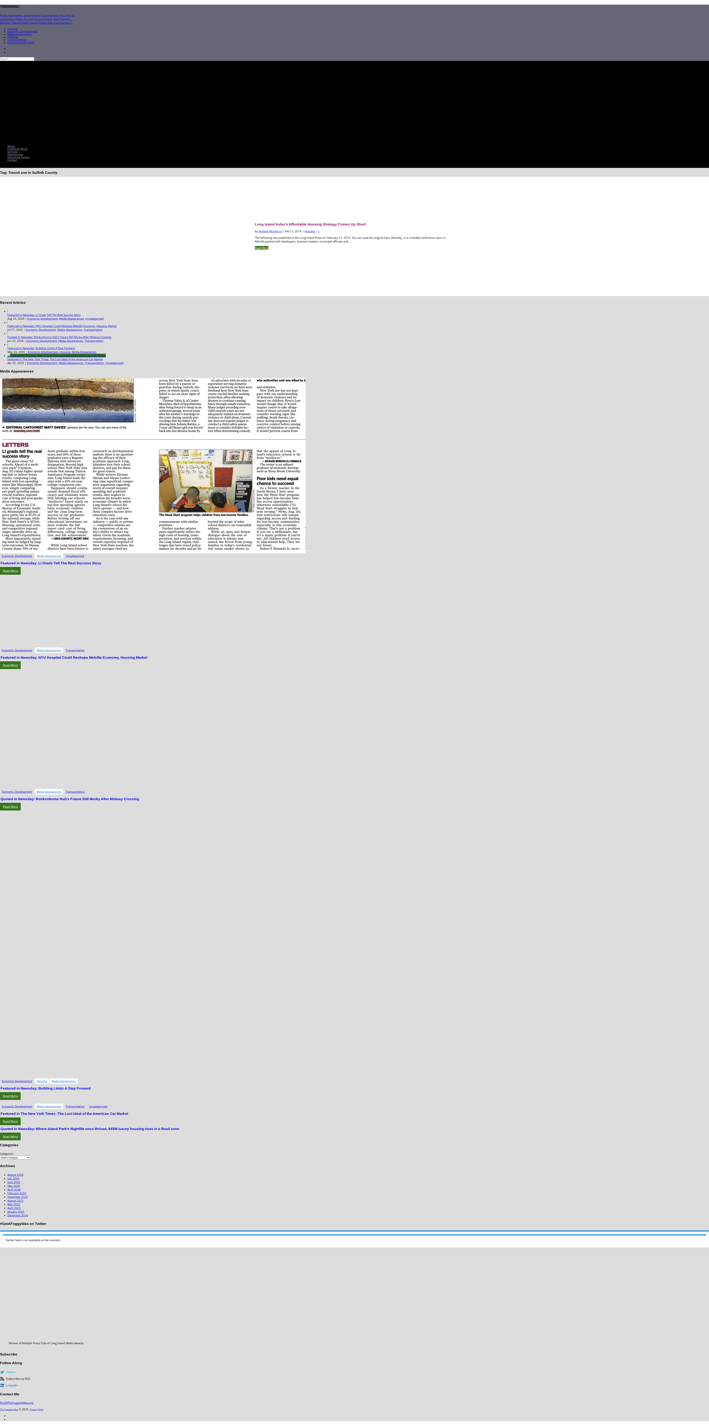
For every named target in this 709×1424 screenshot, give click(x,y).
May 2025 (13, 1204)
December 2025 (17, 1197)
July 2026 (13, 1178)
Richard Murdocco (270, 231)
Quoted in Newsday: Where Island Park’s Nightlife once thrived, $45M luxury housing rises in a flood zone (90, 1129)
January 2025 (15, 1211)
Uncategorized (94, 318)
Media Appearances (19, 34)
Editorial (12, 37)
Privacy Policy (36, 1409)
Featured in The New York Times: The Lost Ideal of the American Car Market (55, 359)
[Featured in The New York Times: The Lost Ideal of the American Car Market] (56, 355)
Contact (12, 160)
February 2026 (16, 1193)
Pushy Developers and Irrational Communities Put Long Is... (38, 15)
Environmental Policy (20, 42)
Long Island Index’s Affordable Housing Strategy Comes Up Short (310, 224)
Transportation (16, 40)
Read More (261, 248)
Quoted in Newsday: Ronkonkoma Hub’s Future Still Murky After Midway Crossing (59, 337)
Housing (12, 28)
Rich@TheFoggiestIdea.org (16, 1403)
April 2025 (14, 1208)
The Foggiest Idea (9, 1409)
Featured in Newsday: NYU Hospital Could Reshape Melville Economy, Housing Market (62, 326)
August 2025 (15, 1200)
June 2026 (13, 1182)
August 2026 (15, 1175)
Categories (6, 1153)
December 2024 (17, 1215)
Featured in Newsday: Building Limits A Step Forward (41, 348)
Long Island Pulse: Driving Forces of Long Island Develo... (36, 19)
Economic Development (22, 31)
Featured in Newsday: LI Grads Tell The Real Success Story (44, 315)
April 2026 (14, 1189)
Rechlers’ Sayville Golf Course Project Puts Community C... (36, 23)
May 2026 (13, 1186)
